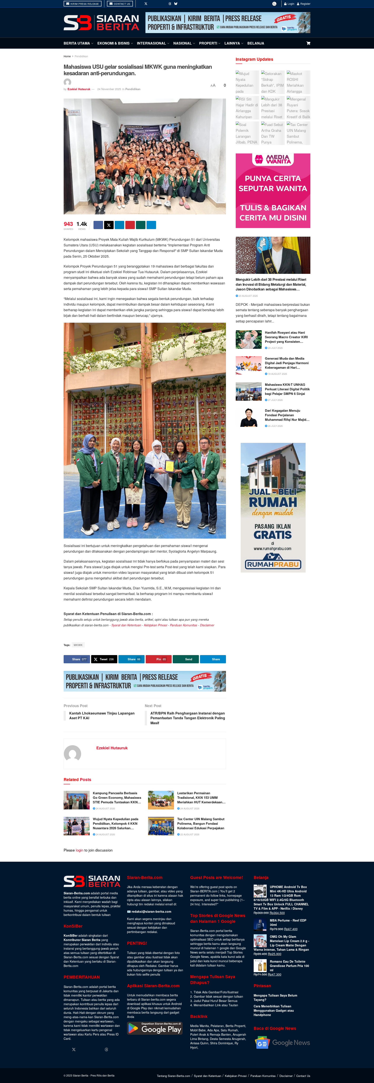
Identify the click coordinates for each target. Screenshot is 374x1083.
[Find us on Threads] (170, 3)
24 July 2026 (275, 347)
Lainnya (232, 43)
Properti (208, 43)
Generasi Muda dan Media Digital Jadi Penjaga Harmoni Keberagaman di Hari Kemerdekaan (287, 363)
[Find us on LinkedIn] (158, 3)
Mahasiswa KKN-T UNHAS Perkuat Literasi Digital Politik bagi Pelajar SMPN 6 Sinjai (287, 389)
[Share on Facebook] (98, 225)
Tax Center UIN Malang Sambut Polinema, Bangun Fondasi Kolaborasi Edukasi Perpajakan (200, 823)
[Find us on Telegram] (181, 3)
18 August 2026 (277, 373)
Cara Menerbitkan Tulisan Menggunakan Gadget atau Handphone (274, 1010)
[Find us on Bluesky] (175, 3)
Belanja (255, 43)
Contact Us (121, 3)
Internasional (151, 43)
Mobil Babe (198, 1030)
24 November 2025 (109, 89)
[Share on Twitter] (109, 225)
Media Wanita (199, 1026)
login (79, 850)
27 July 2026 (275, 400)
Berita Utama (77, 43)
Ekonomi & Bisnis (113, 43)
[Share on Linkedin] (119, 225)
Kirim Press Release (84, 3)
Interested (209, 904)
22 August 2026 (189, 834)
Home (67, 56)
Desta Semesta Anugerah (227, 1039)
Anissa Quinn (199, 1043)
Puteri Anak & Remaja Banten (210, 1034)
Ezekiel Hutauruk (79, 89)
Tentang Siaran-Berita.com (173, 1076)
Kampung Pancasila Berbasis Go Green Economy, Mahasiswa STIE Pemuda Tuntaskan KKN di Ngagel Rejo (117, 797)
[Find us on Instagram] (151, 3)
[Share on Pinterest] (130, 225)
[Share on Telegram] (151, 225)
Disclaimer (207, 625)
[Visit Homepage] (101, 22)
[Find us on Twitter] (145, 3)
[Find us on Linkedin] (90, 1049)
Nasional (182, 43)
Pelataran (217, 1026)
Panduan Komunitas (183, 625)
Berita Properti (235, 1026)
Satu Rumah (229, 1030)
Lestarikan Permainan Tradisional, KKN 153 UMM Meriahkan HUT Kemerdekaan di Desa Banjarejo (201, 797)
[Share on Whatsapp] (140, 225)
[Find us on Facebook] (139, 3)
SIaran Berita (80, 1075)
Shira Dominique (221, 1043)
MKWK (78, 645)
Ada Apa (213, 1030)
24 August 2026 (105, 808)
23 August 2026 (248, 295)
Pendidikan (81, 56)
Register (305, 3)
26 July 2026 (275, 425)
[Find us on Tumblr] (164, 3)
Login (290, 3)
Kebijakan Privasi (155, 625)
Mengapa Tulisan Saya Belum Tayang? (275, 997)
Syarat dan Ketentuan (126, 625)
